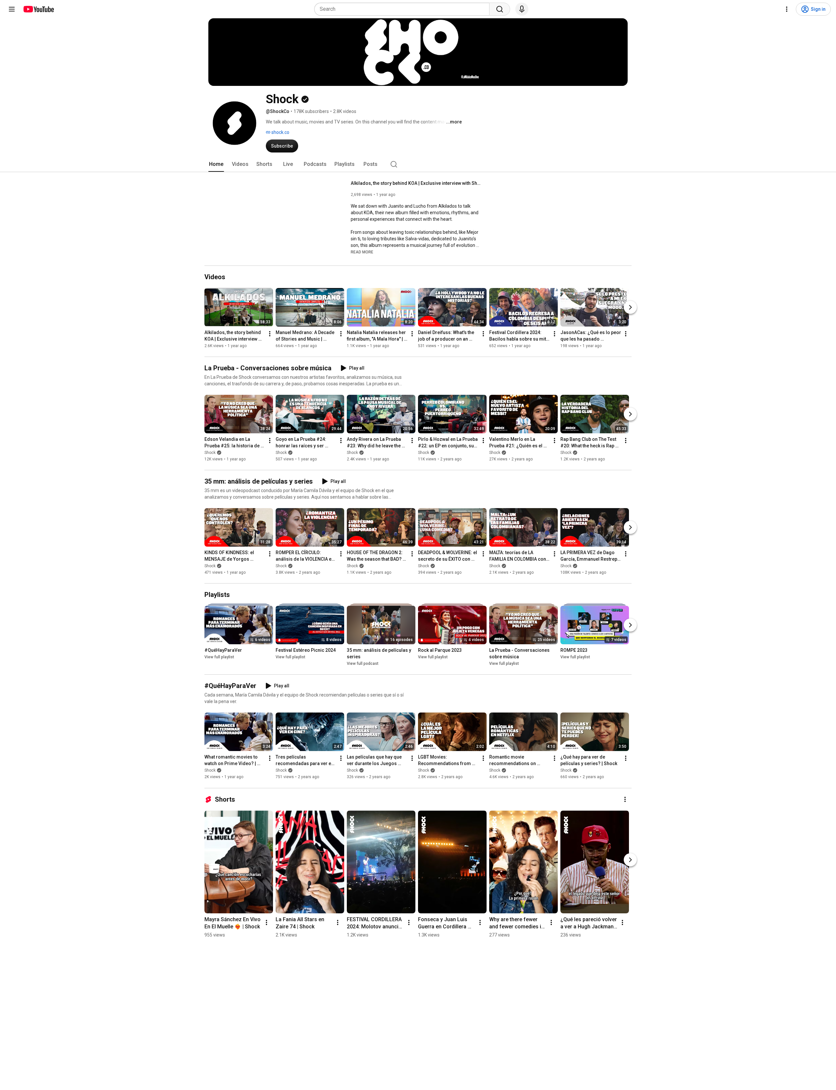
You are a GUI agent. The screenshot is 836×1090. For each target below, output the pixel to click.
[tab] (216, 164)
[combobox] (404, 9)
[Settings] (787, 9)
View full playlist (219, 657)
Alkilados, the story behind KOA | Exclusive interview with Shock (416, 183)
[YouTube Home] (38, 9)
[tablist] (418, 164)
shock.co (279, 132)
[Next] (630, 307)
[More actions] (269, 333)
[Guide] (12, 9)
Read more (362, 252)
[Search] (499, 9)
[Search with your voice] (521, 9)
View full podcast (362, 663)
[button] (362, 251)
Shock (210, 452)
